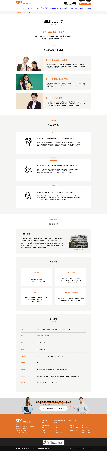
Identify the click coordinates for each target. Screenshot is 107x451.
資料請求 (88, 1)
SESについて (25, 8)
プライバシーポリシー (32, 448)
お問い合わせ (81, 1)
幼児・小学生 (85, 430)
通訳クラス (85, 425)
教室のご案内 (54, 8)
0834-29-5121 (44, 376)
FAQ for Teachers (59, 430)
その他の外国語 (86, 432)
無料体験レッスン (84, 4)
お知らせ (44, 432)
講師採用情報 (41, 448)
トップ (18, 8)
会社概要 (18, 448)
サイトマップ (24, 448)
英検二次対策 (73, 430)
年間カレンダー (58, 432)
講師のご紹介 (44, 8)
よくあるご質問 (64, 8)
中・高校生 (85, 427)
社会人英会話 (73, 425)
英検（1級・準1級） (75, 427)
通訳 (76, 8)
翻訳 (72, 8)
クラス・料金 (35, 8)
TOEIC (72, 432)
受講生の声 (45, 430)
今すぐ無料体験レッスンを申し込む (53, 408)
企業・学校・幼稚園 (85, 8)
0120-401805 (70, 3)
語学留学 (56, 427)
